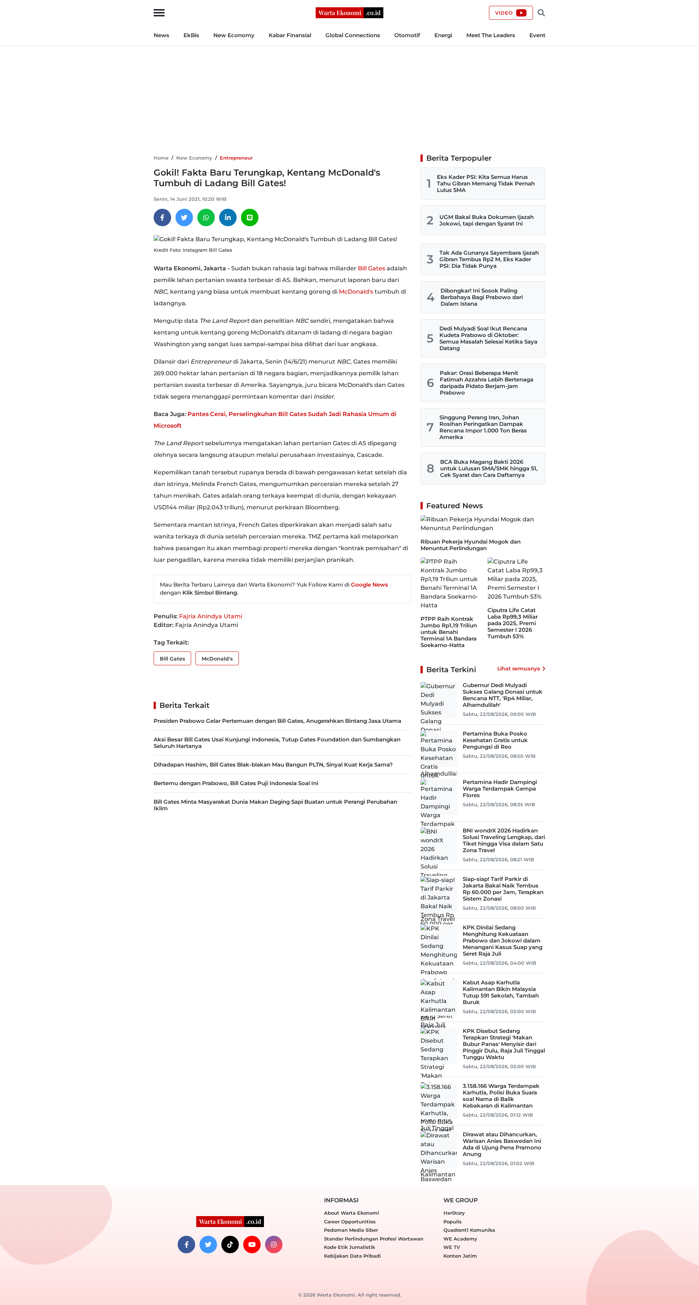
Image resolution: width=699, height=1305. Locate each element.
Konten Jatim (460, 1256)
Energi (443, 35)
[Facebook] (162, 217)
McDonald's (356, 291)
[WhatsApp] (206, 217)
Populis (452, 1221)
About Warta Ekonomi (351, 1213)
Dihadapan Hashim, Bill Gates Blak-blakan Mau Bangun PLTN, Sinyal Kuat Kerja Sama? (273, 764)
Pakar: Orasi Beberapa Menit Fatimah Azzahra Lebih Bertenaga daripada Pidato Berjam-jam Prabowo (486, 382)
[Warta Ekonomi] (349, 12)
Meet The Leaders (490, 35)
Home (161, 158)
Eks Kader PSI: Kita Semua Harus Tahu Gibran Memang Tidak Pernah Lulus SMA (486, 183)
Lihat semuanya (518, 668)
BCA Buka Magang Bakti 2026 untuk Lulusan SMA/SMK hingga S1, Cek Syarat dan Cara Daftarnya (489, 468)
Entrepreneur (236, 158)
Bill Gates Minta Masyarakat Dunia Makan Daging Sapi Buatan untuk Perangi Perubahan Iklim (275, 805)
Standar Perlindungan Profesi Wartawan (373, 1239)
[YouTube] (252, 1244)
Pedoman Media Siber (351, 1230)
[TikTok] (230, 1244)
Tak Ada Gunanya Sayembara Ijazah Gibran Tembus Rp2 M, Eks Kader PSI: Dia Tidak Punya (489, 259)
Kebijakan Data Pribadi (352, 1256)
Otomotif (407, 35)
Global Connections (352, 35)
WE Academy (460, 1239)
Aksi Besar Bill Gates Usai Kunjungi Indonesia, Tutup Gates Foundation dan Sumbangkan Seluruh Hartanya (277, 742)
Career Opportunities (350, 1221)
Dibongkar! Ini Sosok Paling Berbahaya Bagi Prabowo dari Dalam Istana (482, 297)
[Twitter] (184, 217)
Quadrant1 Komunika (469, 1230)
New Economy (233, 35)
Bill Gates (371, 268)
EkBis (191, 35)
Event (537, 35)
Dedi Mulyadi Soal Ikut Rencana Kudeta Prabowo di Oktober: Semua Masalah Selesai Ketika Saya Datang (488, 338)
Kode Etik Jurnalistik (349, 1247)
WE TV (451, 1247)
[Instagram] (274, 1244)
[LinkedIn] (228, 217)
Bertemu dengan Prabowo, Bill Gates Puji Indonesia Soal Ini (236, 783)
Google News (369, 584)
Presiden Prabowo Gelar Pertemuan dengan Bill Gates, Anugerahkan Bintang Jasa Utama (277, 720)
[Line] (249, 217)
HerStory (454, 1213)
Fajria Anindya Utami (210, 616)
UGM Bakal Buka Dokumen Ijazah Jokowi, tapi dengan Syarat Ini (486, 220)
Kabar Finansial (290, 35)
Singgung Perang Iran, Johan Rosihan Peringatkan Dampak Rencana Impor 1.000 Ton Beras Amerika (483, 427)
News (161, 35)
